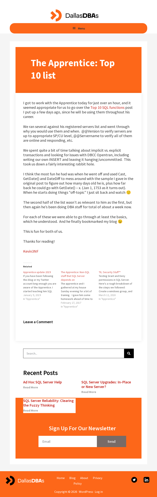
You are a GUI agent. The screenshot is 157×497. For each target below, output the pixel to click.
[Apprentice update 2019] (42, 285)
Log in (99, 492)
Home (61, 478)
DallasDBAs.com (74, 15)
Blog (72, 478)
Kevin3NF (30, 251)
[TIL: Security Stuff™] (118, 285)
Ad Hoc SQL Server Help (42, 382)
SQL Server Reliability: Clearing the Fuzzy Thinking (48, 403)
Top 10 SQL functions (107, 107)
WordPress (86, 492)
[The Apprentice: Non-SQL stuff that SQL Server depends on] (80, 289)
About (84, 478)
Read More (30, 387)
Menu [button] (81, 28)
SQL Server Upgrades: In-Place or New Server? (106, 384)
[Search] (129, 353)
